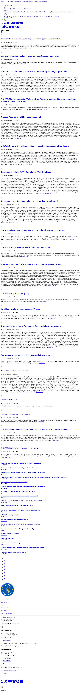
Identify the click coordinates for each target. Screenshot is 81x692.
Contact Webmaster (6, 613)
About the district (11, 670)
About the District (15, 8)
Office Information (25, 8)
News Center (7, 16)
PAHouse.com (8, 21)
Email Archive (44, 16)
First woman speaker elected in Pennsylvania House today (26, 355)
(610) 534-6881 (7, 640)
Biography (7, 8)
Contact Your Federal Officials (35, 11)
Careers (3, 605)
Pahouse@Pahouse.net (7, 619)
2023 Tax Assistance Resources (14, 371)
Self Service (69, 11)
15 (4, 564)
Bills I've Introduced (53, 16)
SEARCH (3, 690)
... (4, 560)
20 (4, 572)
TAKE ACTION (8, 5)
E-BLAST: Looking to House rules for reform (20, 448)
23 (4, 576)
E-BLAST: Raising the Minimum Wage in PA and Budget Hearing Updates (32, 230)
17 (4, 567)
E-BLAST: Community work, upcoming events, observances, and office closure (35, 146)
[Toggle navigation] (1, 3)
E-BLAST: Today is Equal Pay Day (15, 293)
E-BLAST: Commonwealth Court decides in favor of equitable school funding (34, 429)
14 (4, 563)
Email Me (3, 610)
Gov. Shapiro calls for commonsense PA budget (21, 309)
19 (4, 570)
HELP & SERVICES (9, 10)
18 (4, 569)
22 (4, 575)
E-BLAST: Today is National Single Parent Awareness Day (25, 247)
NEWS (5, 14)
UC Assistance (62, 11)
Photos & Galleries (34, 16)
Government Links (6, 608)
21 (4, 573)
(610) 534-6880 (7, 637)
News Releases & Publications (20, 16)
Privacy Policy (4, 602)
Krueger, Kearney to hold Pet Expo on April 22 (21, 117)
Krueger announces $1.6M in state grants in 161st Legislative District (31, 264)
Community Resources (50, 11)
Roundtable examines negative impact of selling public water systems (31, 39)
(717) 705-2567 (7, 658)
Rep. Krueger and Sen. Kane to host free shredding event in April (29, 201)
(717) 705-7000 (7, 661)
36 (4, 579)
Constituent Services (10, 11)
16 (4, 566)
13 (4, 561)
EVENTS (6, 13)
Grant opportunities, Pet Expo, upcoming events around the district (30, 56)
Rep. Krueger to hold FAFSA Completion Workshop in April (27, 172)
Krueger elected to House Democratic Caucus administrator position (31, 326)
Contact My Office (21, 11)
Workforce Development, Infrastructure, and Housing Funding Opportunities (34, 71)
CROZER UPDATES (9, 18)
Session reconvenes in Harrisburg (15, 414)
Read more (27, 48)
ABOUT (6, 7)
